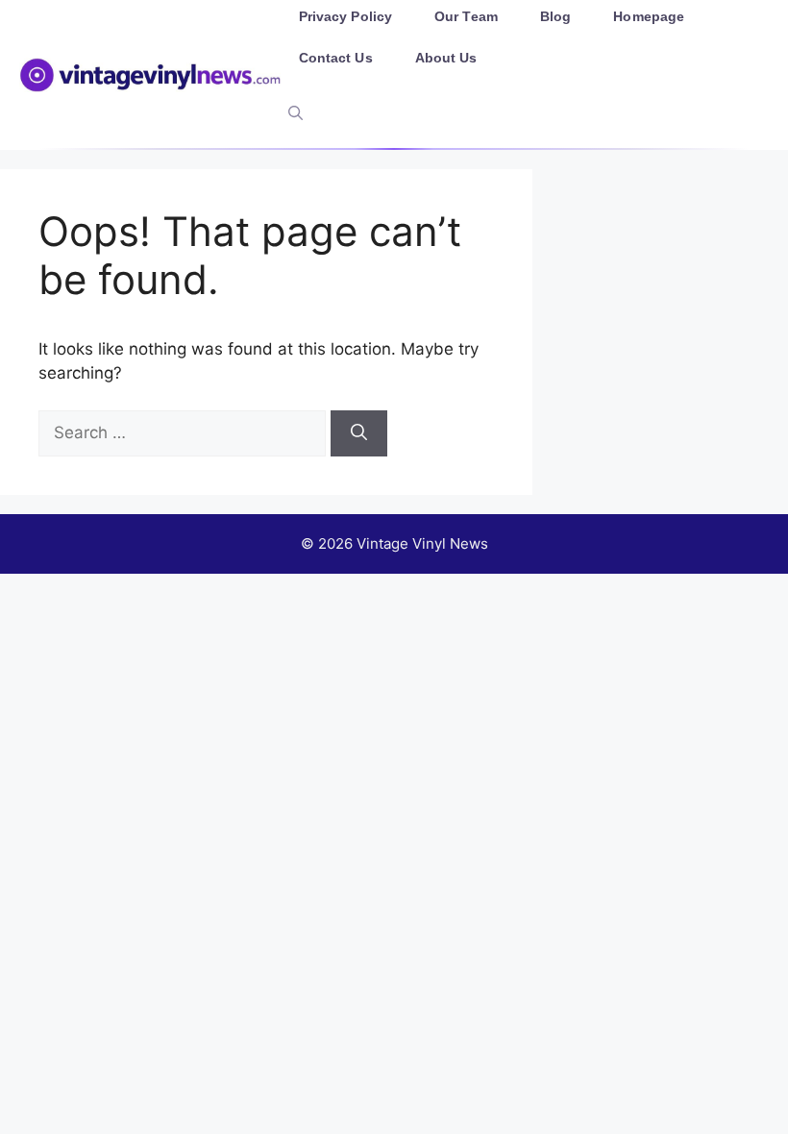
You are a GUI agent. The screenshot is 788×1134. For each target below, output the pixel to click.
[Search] (359, 433)
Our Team (466, 17)
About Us (446, 58)
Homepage (648, 17)
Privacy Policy (345, 17)
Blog (555, 17)
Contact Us (336, 58)
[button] (295, 113)
